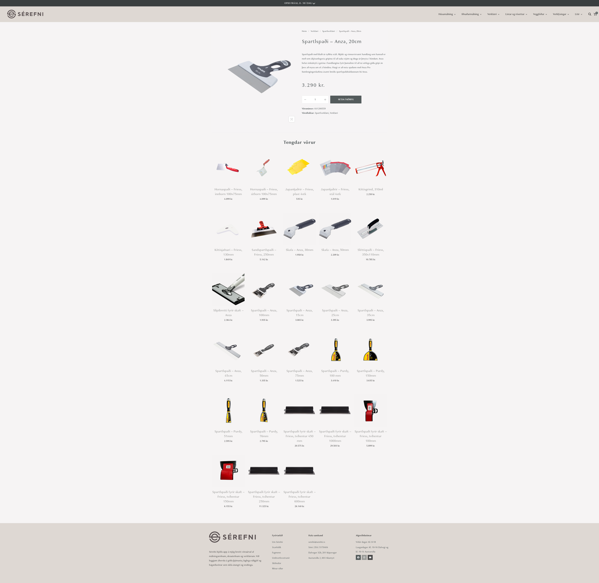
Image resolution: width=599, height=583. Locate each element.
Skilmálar (276, 563)
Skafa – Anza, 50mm (335, 250)
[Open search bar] (589, 14)
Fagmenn (276, 552)
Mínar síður (277, 568)
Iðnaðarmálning (470, 14)
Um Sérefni (277, 542)
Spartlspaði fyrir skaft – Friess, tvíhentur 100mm (371, 436)
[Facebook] (358, 557)
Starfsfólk (276, 547)
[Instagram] (364, 557)
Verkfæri (492, 14)
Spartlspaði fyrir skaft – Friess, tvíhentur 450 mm (299, 436)
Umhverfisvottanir (281, 557)
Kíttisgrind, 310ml (370, 189)
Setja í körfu (346, 99)
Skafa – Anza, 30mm (299, 250)
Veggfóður (538, 14)
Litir (577, 14)
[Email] (370, 557)
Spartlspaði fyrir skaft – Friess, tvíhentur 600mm (299, 496)
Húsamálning (445, 14)
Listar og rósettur (514, 14)
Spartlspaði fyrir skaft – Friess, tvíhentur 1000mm (335, 436)
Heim (304, 31)
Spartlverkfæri (328, 31)
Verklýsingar (559, 14)
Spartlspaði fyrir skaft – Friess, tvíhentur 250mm (264, 496)
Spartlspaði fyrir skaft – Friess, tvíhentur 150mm (228, 496)
